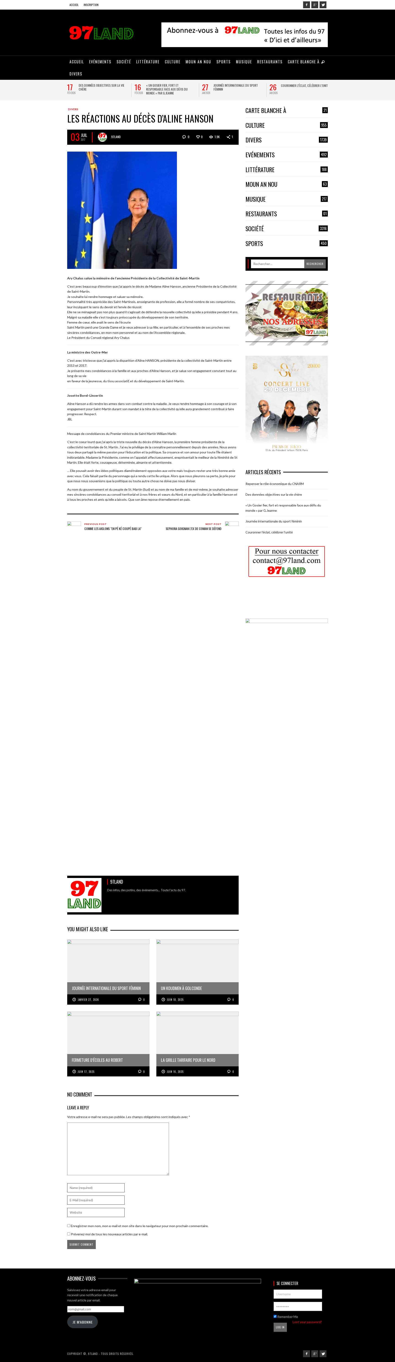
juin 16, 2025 (175, 1071)
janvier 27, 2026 (88, 999)
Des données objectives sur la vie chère (101, 87)
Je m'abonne (82, 1322)
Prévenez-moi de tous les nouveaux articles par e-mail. (109, 1234)
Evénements (286, 155)
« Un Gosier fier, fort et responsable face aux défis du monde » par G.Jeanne (167, 89)
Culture (286, 125)
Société (286, 228)
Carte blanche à (286, 110)
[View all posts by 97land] (102, 137)
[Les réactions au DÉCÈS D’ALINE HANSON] (122, 210)
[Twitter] (323, 4)
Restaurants (286, 214)
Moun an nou (286, 184)
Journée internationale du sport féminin (236, 87)
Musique (286, 199)
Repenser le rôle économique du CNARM (275, 484)
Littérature (286, 169)
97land (116, 136)
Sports (286, 243)
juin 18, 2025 (175, 999)
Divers (73, 109)
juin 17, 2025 (86, 1071)
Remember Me (287, 1317)
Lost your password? (307, 1322)
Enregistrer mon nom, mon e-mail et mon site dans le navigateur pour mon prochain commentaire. (139, 1226)
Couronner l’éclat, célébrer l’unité (305, 85)
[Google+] (314, 4)
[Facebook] (306, 4)
